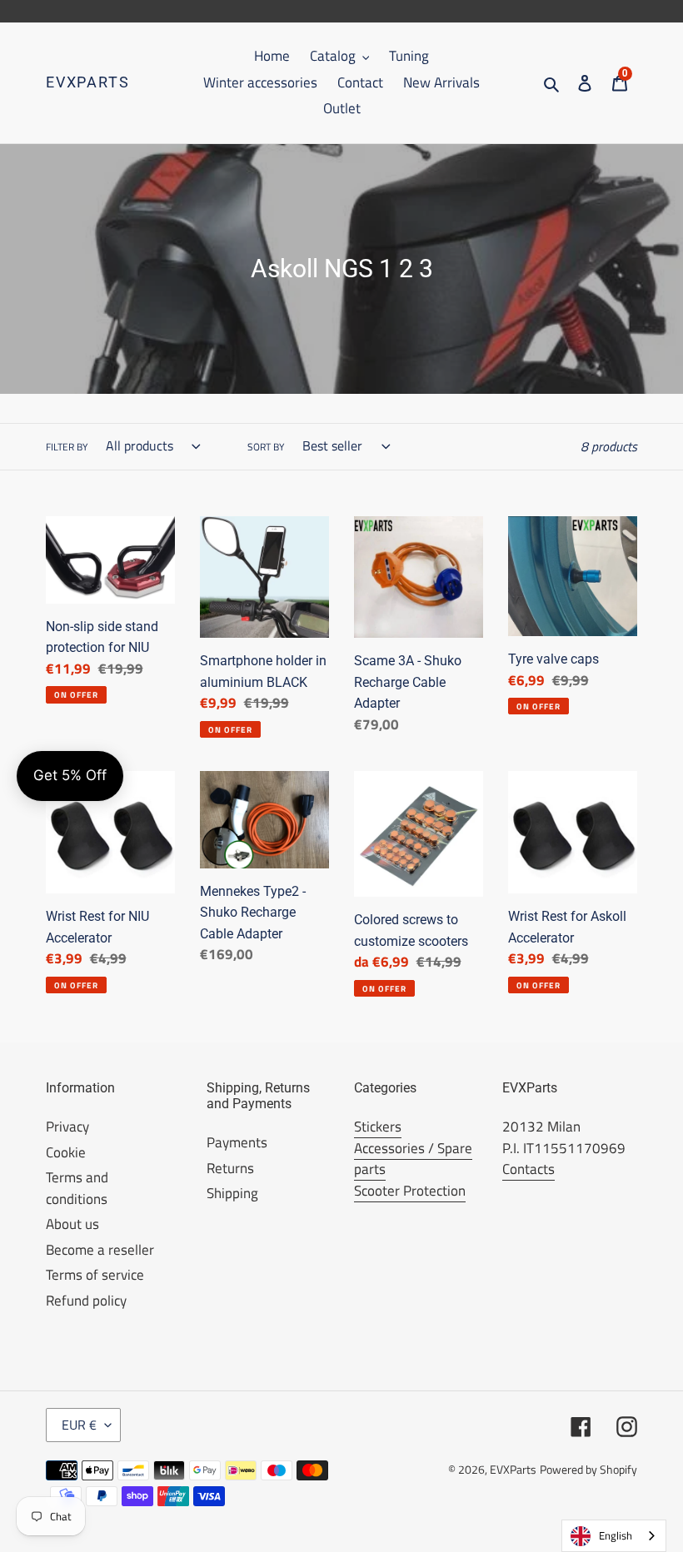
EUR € (79, 1425)
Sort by (265, 447)
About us (72, 1224)
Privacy (67, 1126)
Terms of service (95, 1275)
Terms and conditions (77, 1188)
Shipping (232, 1193)
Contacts (528, 1169)
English (615, 1535)
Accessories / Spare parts (413, 1159)
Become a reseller (100, 1250)
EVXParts (87, 82)
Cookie (66, 1152)
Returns (230, 1168)
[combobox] (613, 1536)
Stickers (377, 1126)
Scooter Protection (410, 1190)
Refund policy (86, 1300)
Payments (237, 1142)
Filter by (66, 447)
